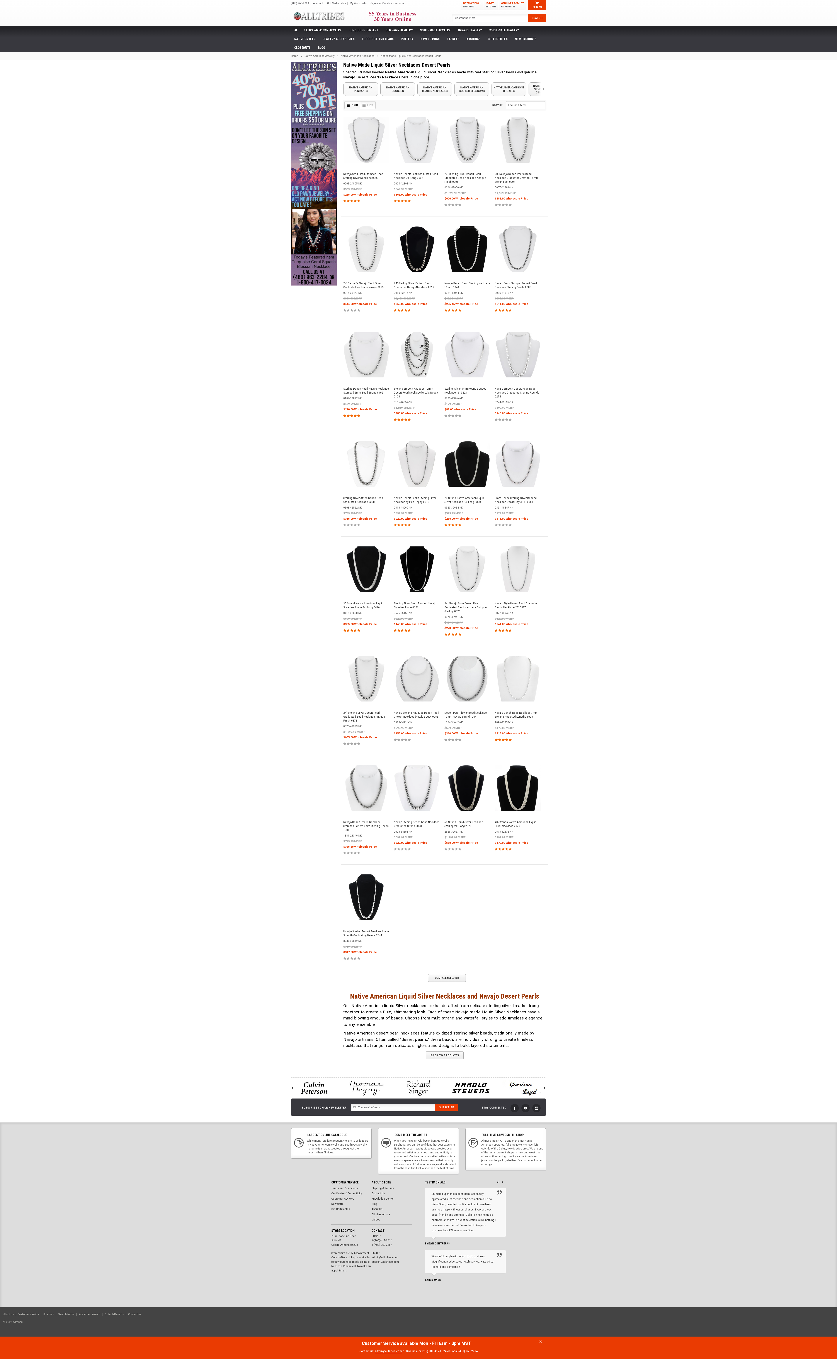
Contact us (134, 1314)
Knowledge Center (383, 1198)
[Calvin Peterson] (314, 1088)
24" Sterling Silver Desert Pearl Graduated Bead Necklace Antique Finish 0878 (364, 716)
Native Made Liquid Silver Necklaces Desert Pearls (411, 55)
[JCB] (827, 1323)
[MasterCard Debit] (793, 1323)
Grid (355, 105)
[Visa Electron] (806, 1323)
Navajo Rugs (430, 39)
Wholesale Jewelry (504, 30)
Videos (376, 1219)
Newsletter (337, 1203)
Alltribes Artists (381, 1214)
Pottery (407, 39)
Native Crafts (304, 39)
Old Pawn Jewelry (399, 30)
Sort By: (497, 105)
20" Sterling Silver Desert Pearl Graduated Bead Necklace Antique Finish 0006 (465, 177)
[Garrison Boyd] (523, 1088)
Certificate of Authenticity (346, 1193)
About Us (377, 1209)
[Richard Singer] (418, 1088)
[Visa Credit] (783, 1323)
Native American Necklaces (357, 55)
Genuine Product (512, 5)
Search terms (66, 1314)
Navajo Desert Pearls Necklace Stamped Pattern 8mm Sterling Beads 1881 (366, 826)
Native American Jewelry (323, 30)
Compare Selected (447, 978)
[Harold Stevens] (471, 1088)
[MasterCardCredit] (784, 1323)
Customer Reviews (342, 1198)
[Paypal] (759, 1323)
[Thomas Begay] (366, 1088)
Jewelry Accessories (339, 39)
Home (294, 55)
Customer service (28, 1314)
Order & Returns (114, 1314)
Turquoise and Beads (378, 39)
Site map (48, 1314)
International (472, 5)
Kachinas (473, 39)
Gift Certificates (340, 1209)
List (370, 105)
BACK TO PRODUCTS (444, 1055)
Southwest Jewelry (435, 30)
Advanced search (89, 1314)
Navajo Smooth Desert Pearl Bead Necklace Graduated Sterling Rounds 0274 (517, 392)
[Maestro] (816, 1323)
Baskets (453, 39)
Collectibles (498, 39)
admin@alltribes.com (388, 1351)
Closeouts (302, 47)
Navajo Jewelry (470, 30)
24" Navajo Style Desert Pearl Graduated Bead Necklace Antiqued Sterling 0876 (466, 607)
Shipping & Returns (383, 1188)
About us (8, 1314)
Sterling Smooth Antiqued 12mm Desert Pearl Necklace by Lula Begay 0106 (416, 392)
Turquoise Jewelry (363, 30)
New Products (525, 39)
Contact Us (378, 1193)
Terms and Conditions (344, 1188)
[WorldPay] (775, 1323)
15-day (491, 5)
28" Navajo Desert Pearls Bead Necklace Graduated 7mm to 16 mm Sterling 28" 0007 (517, 177)
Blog (321, 47)
